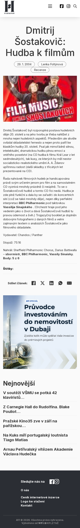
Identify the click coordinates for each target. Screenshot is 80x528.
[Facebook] (34, 283)
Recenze (40, 69)
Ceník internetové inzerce (40, 497)
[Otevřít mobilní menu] (50, 6)
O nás (25, 490)
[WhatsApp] (60, 283)
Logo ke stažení (32, 501)
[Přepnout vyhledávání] (75, 6)
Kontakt (26, 505)
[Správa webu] (48, 523)
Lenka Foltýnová (52, 64)
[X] (42, 283)
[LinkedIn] (51, 283)
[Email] (69, 283)
